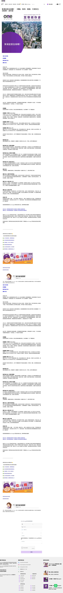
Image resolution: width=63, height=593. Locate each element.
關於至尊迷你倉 (3, 560)
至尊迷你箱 (14, 4)
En (56, 4)
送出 (31, 552)
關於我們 (2, 4)
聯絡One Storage (27, 4)
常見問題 (22, 4)
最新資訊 (6, 4)
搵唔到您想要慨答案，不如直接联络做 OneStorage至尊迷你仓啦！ (31, 539)
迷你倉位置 (10, 4)
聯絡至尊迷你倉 (21, 560)
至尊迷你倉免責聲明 (3, 571)
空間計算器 (18, 4)
